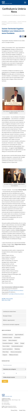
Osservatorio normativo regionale (11, 324)
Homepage (4, 21)
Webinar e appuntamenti (9, 320)
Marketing (17, 349)
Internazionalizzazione (17, 346)
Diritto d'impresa (13, 340)
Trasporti (5, 354)
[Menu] (25, 2)
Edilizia (16, 343)
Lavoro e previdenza (7, 349)
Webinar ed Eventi (13, 354)
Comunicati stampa (12, 21)
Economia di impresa (7, 343)
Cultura (4, 340)
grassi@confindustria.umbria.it (15, 290)
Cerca (5, 381)
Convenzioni (17, 337)
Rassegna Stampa (7, 316)
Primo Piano (5, 352)
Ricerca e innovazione (16, 352)
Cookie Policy (22, 410)
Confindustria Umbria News (9, 311)
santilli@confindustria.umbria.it (16, 294)
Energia (22, 343)
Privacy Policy (14, 410)
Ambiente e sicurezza (8, 334)
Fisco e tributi (6, 346)
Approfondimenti (19, 334)
